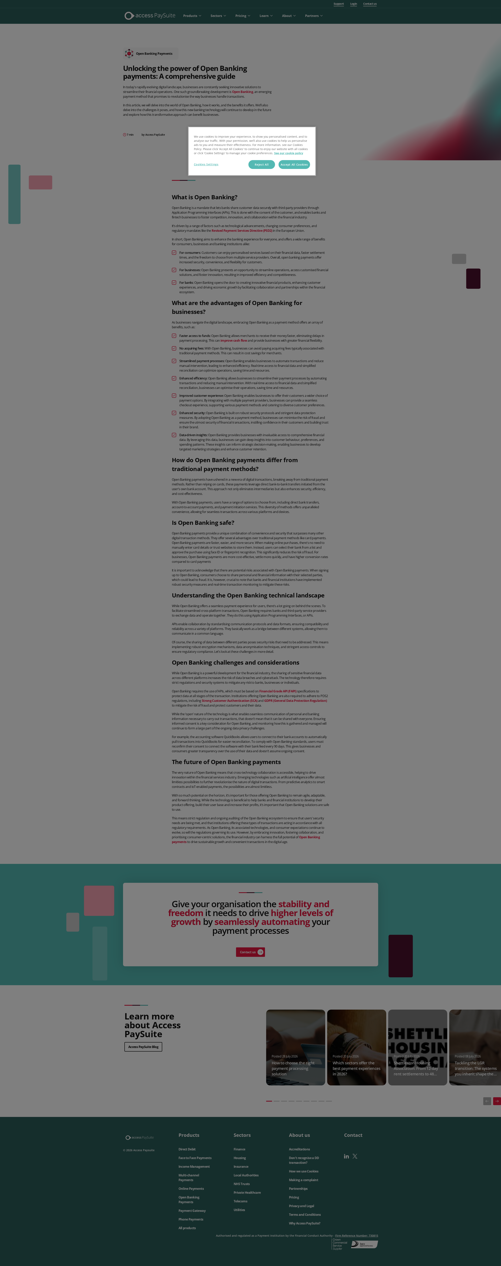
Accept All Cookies (294, 164)
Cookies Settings (206, 164)
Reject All (262, 164)
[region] (252, 151)
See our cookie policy (288, 153)
